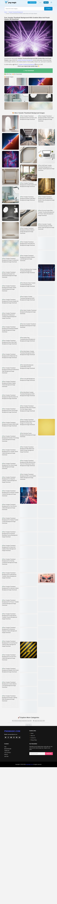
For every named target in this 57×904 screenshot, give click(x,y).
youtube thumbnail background (25, 60)
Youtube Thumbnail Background (16, 12)
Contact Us (33, 737)
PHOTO (6, 754)
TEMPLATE (6, 750)
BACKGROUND (7, 748)
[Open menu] (51, 2)
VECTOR (6, 756)
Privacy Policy (34, 739)
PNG (5, 746)
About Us (33, 735)
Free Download (29, 70)
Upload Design (32, 2)
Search (49, 8)
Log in (40, 2)
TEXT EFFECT (7, 752)
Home (5, 12)
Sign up (46, 2)
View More (28, 724)
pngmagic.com (12, 731)
